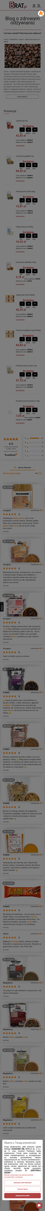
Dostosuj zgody (22, 1189)
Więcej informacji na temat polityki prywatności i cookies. (18, 1176)
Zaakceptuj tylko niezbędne (22, 1183)
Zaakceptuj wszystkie (22, 1195)
